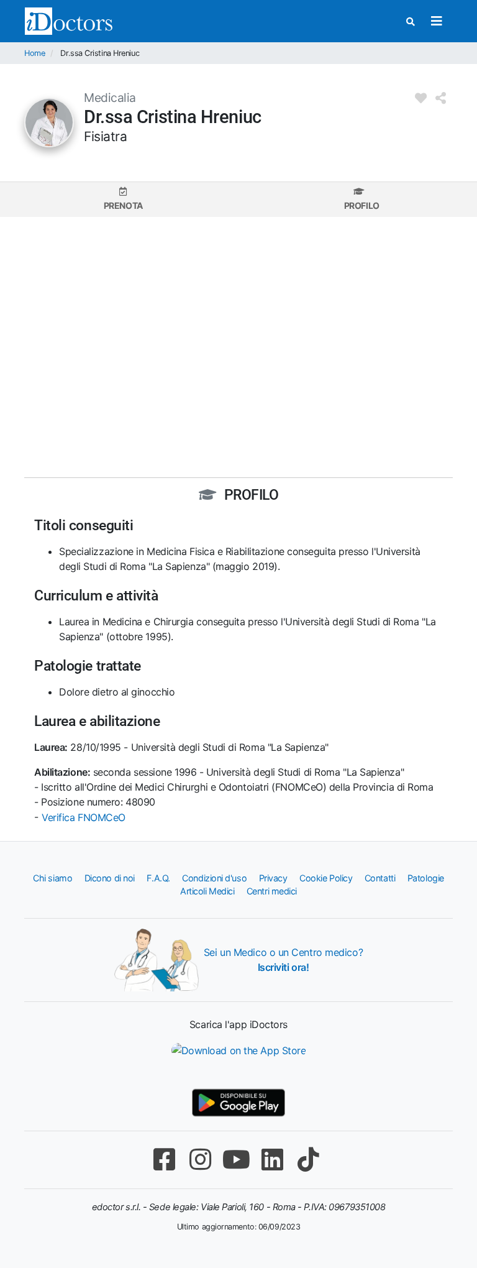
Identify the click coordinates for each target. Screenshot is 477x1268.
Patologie (425, 878)
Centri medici (272, 891)
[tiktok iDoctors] (308, 1159)
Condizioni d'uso (214, 878)
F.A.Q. (158, 878)
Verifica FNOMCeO (83, 817)
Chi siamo (52, 878)
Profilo (361, 205)
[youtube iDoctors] (236, 1159)
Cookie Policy (325, 878)
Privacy (273, 878)
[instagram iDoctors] (200, 1159)
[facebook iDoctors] (163, 1159)
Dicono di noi (109, 878)
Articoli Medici (207, 891)
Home (34, 53)
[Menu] (436, 21)
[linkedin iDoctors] (272, 1159)
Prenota (123, 205)
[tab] (123, 199)
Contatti (380, 878)
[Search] (410, 21)
